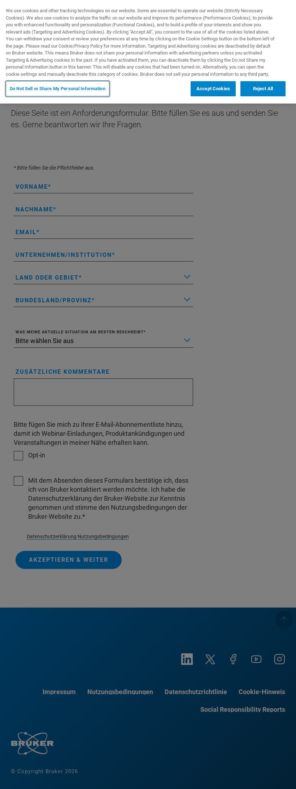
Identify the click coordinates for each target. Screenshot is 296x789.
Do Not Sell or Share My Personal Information (57, 88)
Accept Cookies (213, 88)
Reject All (263, 88)
